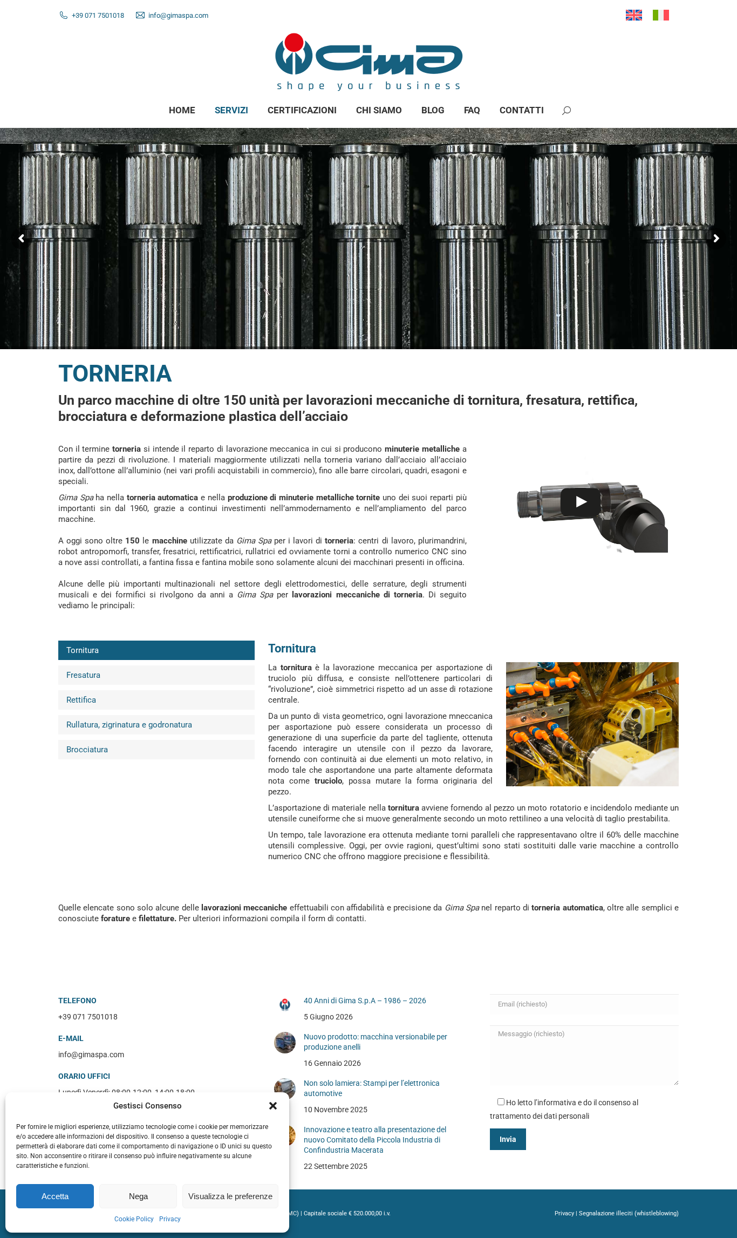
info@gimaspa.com (178, 15)
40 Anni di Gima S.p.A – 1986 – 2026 (365, 1000)
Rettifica (81, 700)
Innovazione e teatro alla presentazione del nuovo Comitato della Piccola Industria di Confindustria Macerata (375, 1139)
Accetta (55, 1196)
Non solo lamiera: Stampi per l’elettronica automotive (372, 1088)
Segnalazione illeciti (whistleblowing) (629, 1213)
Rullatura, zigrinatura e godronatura (129, 725)
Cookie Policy (134, 1219)
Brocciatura (87, 749)
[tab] (156, 650)
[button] (273, 1105)
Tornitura (82, 650)
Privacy (170, 1219)
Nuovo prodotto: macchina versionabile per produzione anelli (375, 1041)
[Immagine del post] (285, 1005)
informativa (556, 1102)
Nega (138, 1196)
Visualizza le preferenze (230, 1196)
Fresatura (83, 675)
